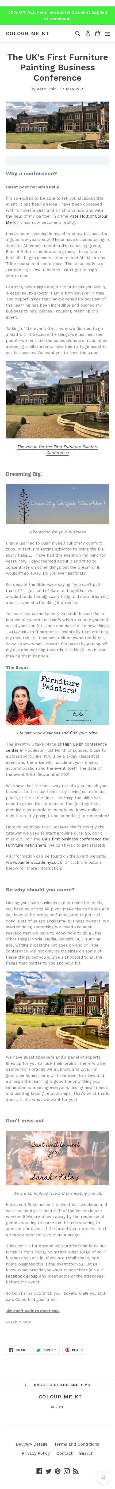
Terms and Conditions (76, 1444)
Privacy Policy (36, 1453)
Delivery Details (31, 1444)
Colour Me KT (27, 33)
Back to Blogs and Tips (61, 1385)
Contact (64, 1453)
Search (86, 1453)
